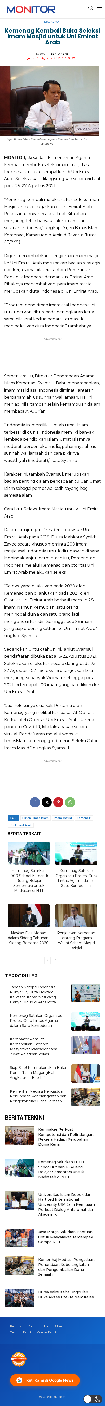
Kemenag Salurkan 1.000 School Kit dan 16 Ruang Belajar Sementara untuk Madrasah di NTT (28, 880)
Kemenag (84, 818)
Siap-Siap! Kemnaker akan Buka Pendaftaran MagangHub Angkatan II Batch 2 (38, 1072)
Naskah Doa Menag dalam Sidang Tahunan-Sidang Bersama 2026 (29, 938)
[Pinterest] (58, 802)
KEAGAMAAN (52, 21)
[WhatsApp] (70, 802)
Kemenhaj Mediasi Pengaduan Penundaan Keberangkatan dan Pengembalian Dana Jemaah (38, 1096)
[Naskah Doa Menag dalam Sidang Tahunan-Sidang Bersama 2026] (29, 915)
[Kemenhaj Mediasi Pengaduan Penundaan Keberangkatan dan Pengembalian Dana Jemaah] (85, 1097)
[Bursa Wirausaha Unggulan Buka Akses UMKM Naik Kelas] (19, 1298)
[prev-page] (47, 960)
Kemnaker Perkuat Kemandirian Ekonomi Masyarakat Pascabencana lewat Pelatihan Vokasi (33, 1046)
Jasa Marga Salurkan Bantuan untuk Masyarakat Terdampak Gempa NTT (65, 1237)
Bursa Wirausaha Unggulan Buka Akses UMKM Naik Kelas (66, 1294)
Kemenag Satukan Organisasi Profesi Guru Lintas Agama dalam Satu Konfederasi (76, 878)
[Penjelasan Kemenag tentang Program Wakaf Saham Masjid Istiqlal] (76, 915)
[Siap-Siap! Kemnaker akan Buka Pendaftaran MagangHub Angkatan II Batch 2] (85, 1073)
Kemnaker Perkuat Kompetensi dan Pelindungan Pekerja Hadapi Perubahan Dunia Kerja (66, 1137)
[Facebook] (35, 802)
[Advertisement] (52, 354)
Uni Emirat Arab (21, 825)
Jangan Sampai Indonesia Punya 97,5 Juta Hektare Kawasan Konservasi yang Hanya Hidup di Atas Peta (33, 995)
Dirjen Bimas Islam (35, 818)
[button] (92, 1399)
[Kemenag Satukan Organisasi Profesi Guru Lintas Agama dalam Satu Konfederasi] (76, 853)
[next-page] (55, 960)
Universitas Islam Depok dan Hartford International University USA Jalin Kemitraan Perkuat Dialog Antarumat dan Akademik (66, 1204)
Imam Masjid (63, 818)
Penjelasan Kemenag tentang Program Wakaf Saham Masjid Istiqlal (76, 940)
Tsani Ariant (58, 53)
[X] (47, 802)
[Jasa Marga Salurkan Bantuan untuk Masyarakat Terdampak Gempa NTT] (19, 1238)
